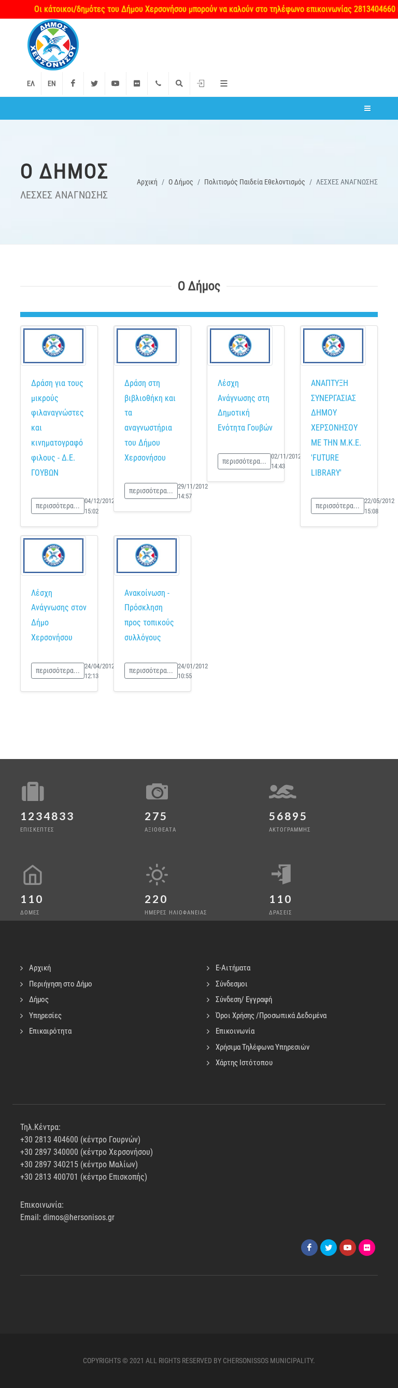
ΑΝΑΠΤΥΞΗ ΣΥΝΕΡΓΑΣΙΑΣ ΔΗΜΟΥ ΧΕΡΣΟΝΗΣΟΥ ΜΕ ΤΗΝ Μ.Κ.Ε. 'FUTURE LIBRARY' (336, 428)
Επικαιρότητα (50, 1031)
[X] (328, 1247)
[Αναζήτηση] (179, 83)
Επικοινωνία (235, 1031)
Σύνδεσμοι (232, 984)
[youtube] (347, 1247)
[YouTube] (115, 83)
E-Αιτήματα (233, 967)
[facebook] (309, 1247)
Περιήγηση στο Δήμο (60, 984)
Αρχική (147, 182)
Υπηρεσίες (45, 1015)
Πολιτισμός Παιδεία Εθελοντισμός (254, 182)
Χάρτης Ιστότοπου (244, 1062)
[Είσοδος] (200, 83)
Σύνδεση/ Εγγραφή (244, 999)
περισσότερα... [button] (58, 506)
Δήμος (39, 999)
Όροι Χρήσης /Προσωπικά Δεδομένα (271, 1015)
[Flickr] (136, 83)
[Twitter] (94, 83)
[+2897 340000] (158, 83)
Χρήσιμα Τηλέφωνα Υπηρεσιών (262, 1047)
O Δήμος (180, 182)
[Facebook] (73, 83)
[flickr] (367, 1247)
